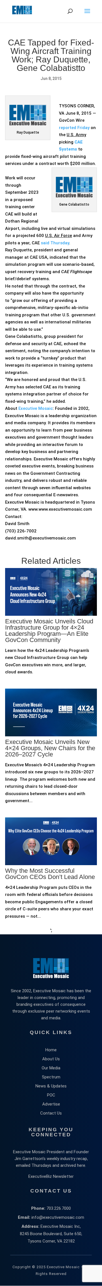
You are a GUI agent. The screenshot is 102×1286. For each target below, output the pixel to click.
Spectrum (51, 1077)
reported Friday (74, 127)
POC (51, 1095)
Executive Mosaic (35, 408)
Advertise (51, 1104)
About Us (51, 1058)
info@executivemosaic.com (57, 1217)
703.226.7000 (58, 1208)
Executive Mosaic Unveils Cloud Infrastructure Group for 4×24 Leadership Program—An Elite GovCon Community (49, 630)
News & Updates (51, 1086)
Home (51, 1049)
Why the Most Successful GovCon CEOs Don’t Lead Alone (50, 873)
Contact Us (51, 1113)
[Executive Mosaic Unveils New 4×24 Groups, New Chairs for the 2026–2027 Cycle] (51, 757)
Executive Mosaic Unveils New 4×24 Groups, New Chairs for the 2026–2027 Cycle (50, 748)
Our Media (51, 1067)
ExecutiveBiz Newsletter (51, 1176)
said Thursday (55, 242)
